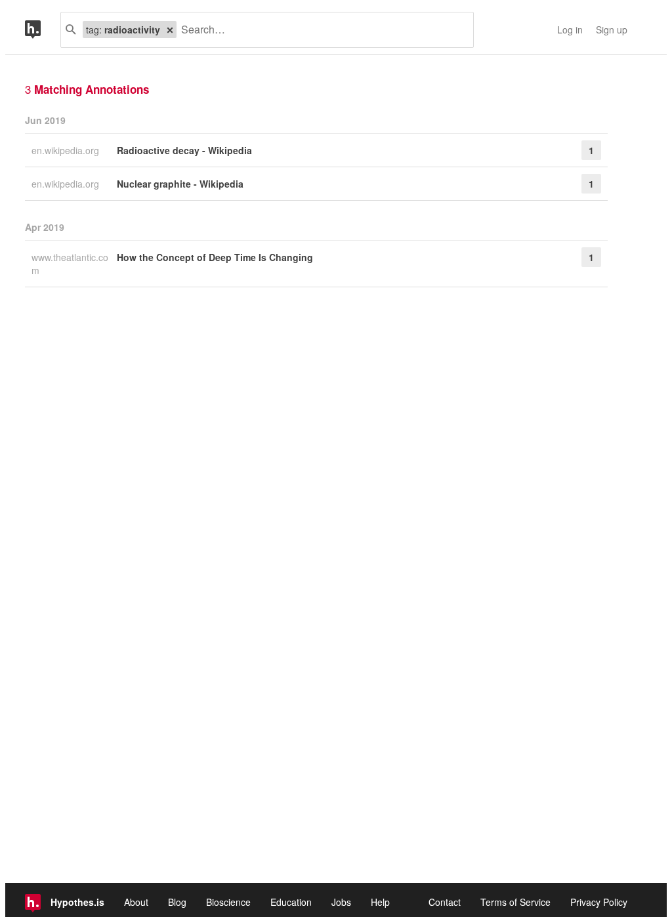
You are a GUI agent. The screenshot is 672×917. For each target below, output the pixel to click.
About (136, 901)
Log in (570, 29)
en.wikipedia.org (67, 150)
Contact (445, 901)
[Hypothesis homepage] (42, 30)
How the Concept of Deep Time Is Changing (215, 257)
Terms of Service (515, 901)
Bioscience (228, 901)
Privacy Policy (598, 901)
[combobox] (320, 29)
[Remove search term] (170, 29)
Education (291, 901)
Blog (177, 901)
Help (380, 901)
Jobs (341, 901)
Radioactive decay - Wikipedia (184, 150)
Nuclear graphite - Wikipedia (180, 183)
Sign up (611, 29)
